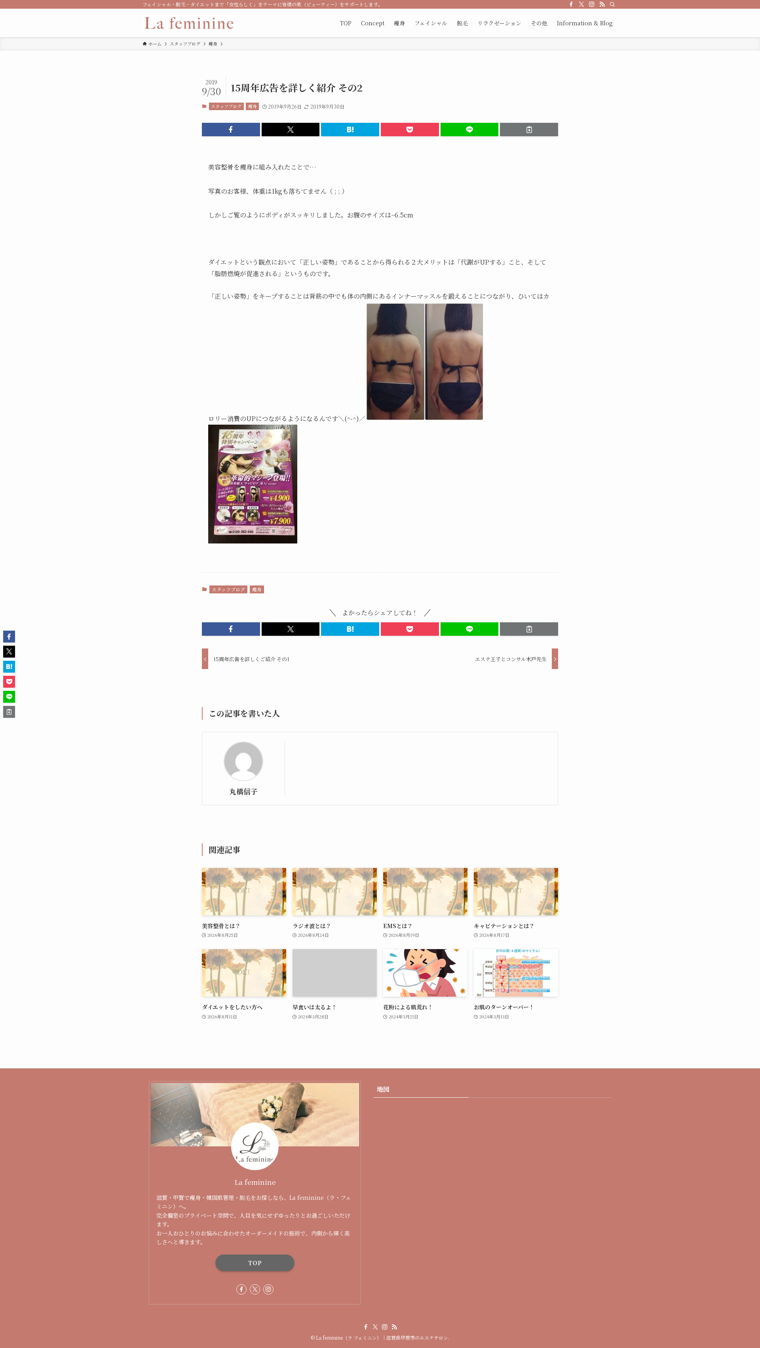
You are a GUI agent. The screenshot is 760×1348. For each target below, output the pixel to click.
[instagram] (592, 4)
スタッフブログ (226, 106)
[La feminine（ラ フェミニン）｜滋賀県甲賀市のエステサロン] (189, 23)
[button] (231, 129)
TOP (255, 1263)
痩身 (252, 106)
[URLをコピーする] (529, 129)
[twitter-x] (581, 4)
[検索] (612, 4)
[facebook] (571, 4)
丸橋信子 (243, 791)
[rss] (602, 4)
